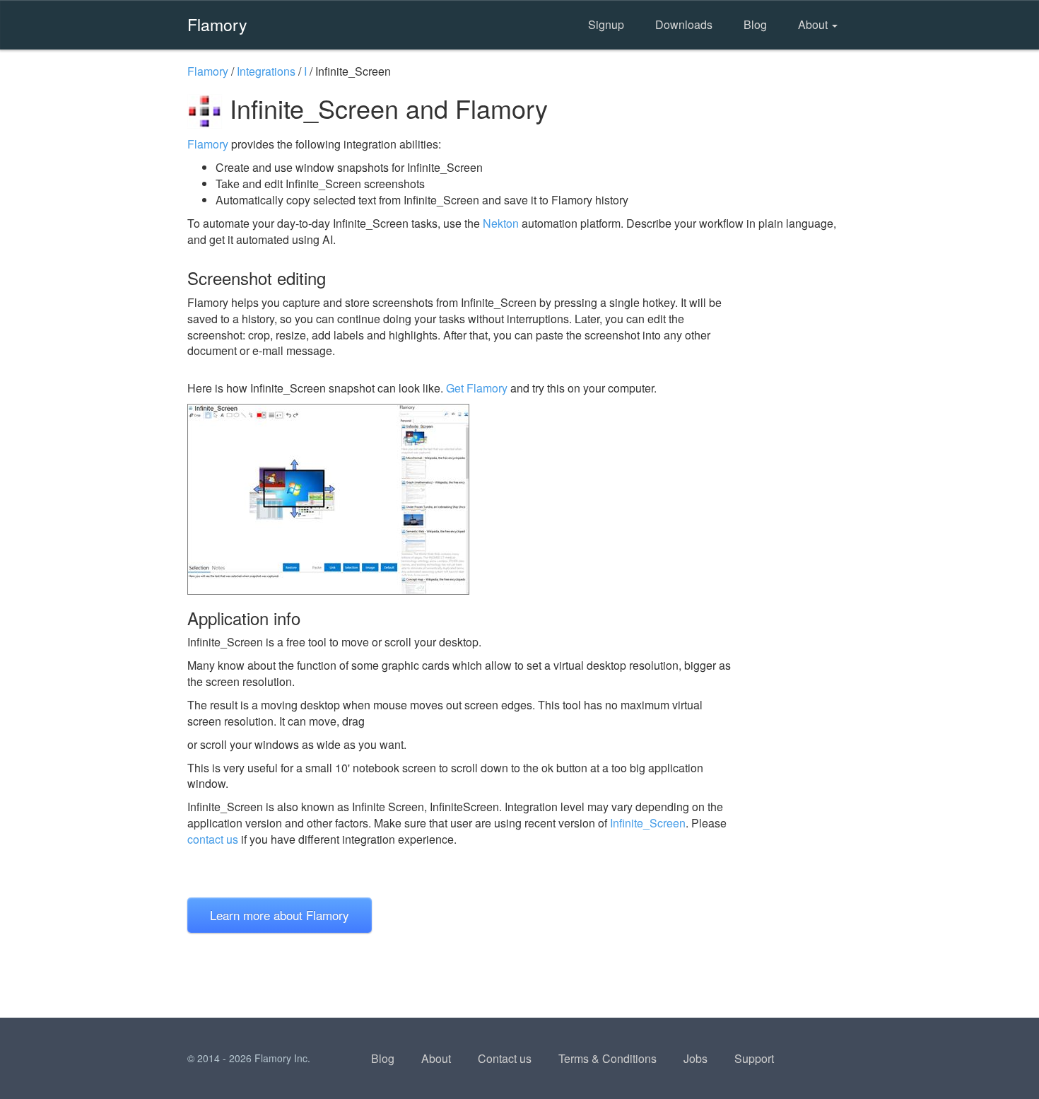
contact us (212, 839)
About (814, 24)
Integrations (266, 71)
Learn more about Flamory (279, 915)
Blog (755, 24)
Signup (606, 24)
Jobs (695, 1058)
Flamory (217, 24)
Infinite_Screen (648, 823)
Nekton (501, 223)
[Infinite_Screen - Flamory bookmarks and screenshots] (462, 499)
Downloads (683, 24)
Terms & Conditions (607, 1058)
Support (754, 1058)
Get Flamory (476, 388)
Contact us (505, 1058)
